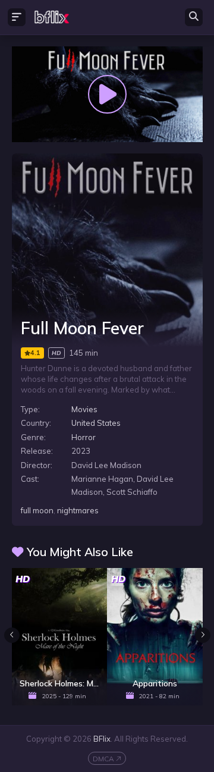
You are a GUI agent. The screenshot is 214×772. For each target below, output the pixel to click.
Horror (83, 437)
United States (96, 423)
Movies (84, 409)
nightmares (78, 510)
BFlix (102, 738)
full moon (37, 510)
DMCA (103, 758)
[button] (202, 635)
